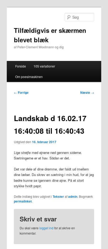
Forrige (21, 92)
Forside (20, 66)
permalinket (23, 201)
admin (72, 196)
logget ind (46, 228)
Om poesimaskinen (29, 76)
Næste (87, 92)
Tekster (58, 196)
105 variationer (44, 66)
